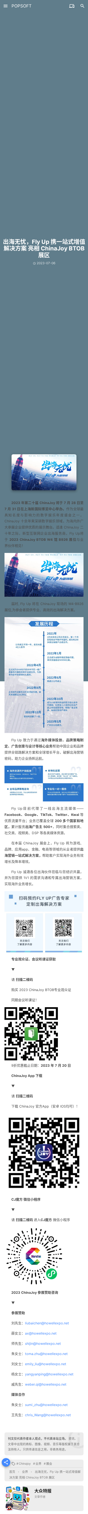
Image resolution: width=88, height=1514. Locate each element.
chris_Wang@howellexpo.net (48, 1415)
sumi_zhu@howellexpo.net (46, 1405)
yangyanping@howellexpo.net (49, 1374)
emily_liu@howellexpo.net (45, 1364)
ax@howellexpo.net (41, 1333)
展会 (49, 1463)
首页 (12, 1471)
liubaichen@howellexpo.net (47, 1323)
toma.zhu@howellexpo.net (46, 1354)
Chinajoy (25, 1463)
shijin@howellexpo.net (43, 1343)
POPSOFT (22, 6)
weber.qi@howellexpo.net (45, 1384)
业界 (38, 1463)
